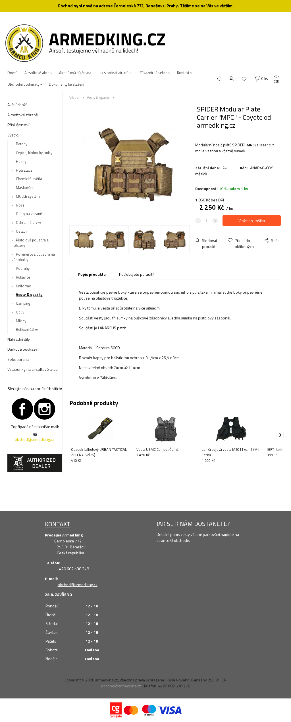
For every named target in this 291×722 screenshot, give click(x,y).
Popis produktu (92, 274)
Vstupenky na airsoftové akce (32, 369)
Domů (12, 72)
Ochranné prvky (28, 222)
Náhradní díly (18, 339)
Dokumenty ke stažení (66, 84)
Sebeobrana (18, 359)
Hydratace (24, 170)
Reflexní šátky (27, 329)
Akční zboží (16, 105)
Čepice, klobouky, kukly (34, 152)
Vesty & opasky (29, 294)
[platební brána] (116, 710)
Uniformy (23, 286)
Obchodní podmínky (23, 84)
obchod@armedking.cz (35, 439)
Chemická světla (29, 179)
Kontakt (183, 72)
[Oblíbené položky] (244, 79)
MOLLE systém (28, 196)
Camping (23, 303)
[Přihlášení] (231, 78)
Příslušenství (18, 125)
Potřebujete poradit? (136, 274)
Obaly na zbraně (29, 213)
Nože (20, 205)
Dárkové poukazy (22, 349)
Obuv (20, 312)
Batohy (21, 144)
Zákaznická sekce (153, 72)
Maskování (25, 187)
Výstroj (13, 135)
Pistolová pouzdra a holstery (30, 243)
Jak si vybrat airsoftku (115, 72)
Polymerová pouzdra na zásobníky (33, 257)
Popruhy (23, 268)
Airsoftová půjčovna (75, 72)
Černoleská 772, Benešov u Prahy (146, 6)
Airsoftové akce (36, 72)
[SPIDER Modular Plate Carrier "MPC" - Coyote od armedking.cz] (132, 165)
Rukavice (23, 277)
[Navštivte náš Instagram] (44, 408)
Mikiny (21, 321)
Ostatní (22, 231)
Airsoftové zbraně (22, 115)
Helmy (21, 161)
